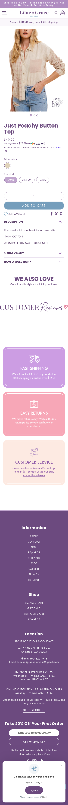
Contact (34, 541)
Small (11, 179)
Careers (34, 569)
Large (43, 179)
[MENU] (4, 13)
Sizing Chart (34, 603)
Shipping (34, 558)
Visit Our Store (34, 614)
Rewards (34, 552)
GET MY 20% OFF (34, 741)
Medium (26, 179)
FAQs (34, 563)
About (34, 536)
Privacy (34, 574)
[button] (4, 13)
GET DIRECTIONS (34, 710)
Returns (34, 580)
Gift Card (34, 608)
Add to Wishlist (16, 214)
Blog (34, 547)
